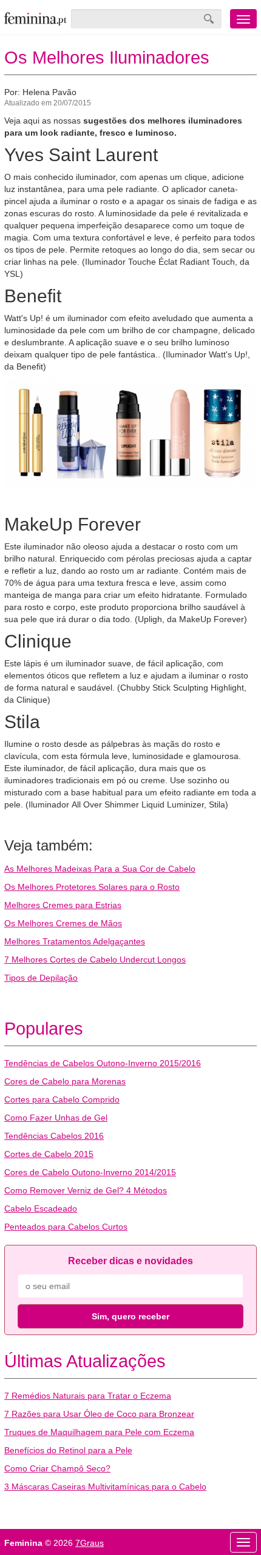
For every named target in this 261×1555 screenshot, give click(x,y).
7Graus (89, 1543)
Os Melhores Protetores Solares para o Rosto (92, 887)
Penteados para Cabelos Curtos (65, 1227)
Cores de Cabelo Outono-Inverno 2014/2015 (90, 1172)
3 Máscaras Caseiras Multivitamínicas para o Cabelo (105, 1486)
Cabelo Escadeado (40, 1208)
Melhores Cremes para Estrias (62, 905)
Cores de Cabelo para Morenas (65, 1081)
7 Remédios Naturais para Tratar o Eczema (87, 1396)
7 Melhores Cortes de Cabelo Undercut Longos (95, 959)
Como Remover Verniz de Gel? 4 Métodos (85, 1190)
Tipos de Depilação (41, 978)
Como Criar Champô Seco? (57, 1468)
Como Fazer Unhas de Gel (55, 1117)
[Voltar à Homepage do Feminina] (35, 19)
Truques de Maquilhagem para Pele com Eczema (99, 1432)
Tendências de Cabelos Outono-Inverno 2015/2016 (102, 1063)
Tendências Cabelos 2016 (54, 1136)
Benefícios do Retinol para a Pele (68, 1450)
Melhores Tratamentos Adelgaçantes (74, 941)
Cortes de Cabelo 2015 (48, 1154)
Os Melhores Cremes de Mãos (63, 923)
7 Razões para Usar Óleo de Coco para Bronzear (99, 1414)
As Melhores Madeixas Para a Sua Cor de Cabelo (99, 869)
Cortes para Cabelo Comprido (62, 1099)
